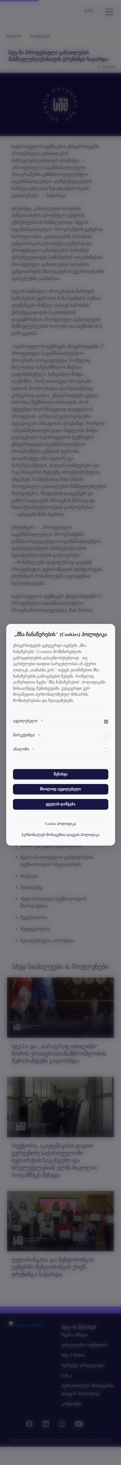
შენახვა (61, 774)
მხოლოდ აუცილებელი (60, 789)
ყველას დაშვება (60, 804)
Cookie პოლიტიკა (60, 824)
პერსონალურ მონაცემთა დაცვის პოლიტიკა (60, 835)
